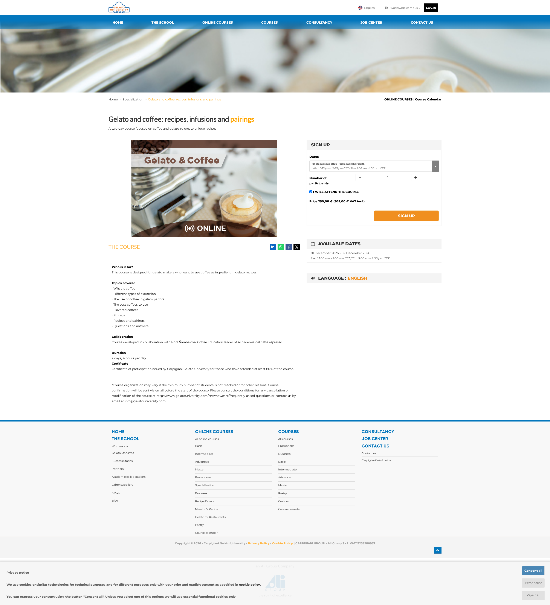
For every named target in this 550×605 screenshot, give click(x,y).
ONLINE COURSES (398, 99)
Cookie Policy (282, 543)
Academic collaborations (128, 476)
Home (113, 99)
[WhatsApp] (281, 247)
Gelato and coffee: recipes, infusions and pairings (184, 99)
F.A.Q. (116, 492)
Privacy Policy (258, 543)
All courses (285, 439)
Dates (314, 157)
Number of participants (319, 180)
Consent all (533, 571)
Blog (115, 500)
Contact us (369, 453)
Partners (118, 468)
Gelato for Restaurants (210, 517)
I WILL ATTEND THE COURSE (336, 192)
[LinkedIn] (273, 247)
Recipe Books (204, 501)
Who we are (120, 446)
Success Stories (122, 460)
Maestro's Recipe (206, 509)
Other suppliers (122, 484)
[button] (369, 7)
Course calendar (206, 532)
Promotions (203, 477)
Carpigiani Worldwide (376, 460)
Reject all (533, 595)
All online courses (207, 439)
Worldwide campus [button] (404, 7)
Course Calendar (428, 99)
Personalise (533, 583)
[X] (296, 247)
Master (200, 469)
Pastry (199, 524)
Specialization (132, 99)
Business (201, 493)
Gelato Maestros (123, 453)
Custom (283, 501)
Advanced (202, 461)
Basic (198, 445)
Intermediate (204, 453)
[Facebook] (289, 247)
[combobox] (374, 166)
